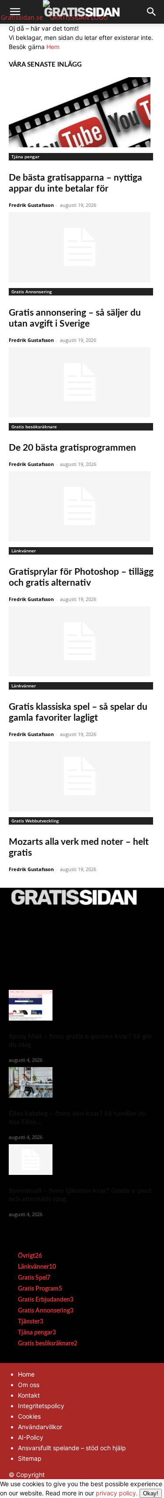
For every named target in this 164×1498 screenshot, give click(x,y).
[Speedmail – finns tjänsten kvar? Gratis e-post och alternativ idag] (82, 1159)
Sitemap (30, 1458)
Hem (52, 46)
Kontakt (29, 1395)
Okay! (150, 1493)
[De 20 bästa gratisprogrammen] (82, 382)
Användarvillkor (40, 1426)
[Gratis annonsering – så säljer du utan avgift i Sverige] (82, 247)
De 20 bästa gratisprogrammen (72, 447)
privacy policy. (127, 1493)
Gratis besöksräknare (34, 426)
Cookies (29, 1416)
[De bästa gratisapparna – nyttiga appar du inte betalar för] (82, 112)
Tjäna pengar (25, 156)
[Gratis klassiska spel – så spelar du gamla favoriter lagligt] (82, 641)
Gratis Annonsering (31, 291)
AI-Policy (30, 1437)
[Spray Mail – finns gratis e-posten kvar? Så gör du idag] (82, 1005)
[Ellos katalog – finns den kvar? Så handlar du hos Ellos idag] (82, 1082)
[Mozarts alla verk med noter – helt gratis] (82, 776)
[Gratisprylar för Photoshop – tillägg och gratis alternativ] (82, 506)
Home (26, 1374)
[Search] (152, 12)
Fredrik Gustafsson (31, 205)
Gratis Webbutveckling (35, 821)
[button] (15, 12)
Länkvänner (23, 551)
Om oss (28, 1384)
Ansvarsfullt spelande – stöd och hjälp (72, 1448)
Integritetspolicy (41, 1405)
